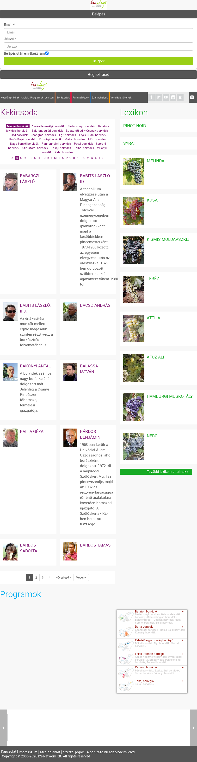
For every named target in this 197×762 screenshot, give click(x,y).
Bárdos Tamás (95, 545)
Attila (153, 317)
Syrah (129, 143)
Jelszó (10, 38)
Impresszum (28, 752)
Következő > (63, 577)
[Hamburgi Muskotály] (133, 395)
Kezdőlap (6, 97)
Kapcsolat (8, 751)
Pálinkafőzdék (81, 97)
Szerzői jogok (73, 752)
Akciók (25, 97)
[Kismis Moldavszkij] (133, 238)
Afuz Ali (155, 357)
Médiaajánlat (50, 752)
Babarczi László (29, 178)
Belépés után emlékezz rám (24, 53)
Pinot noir (134, 125)
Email (9, 24)
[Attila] (133, 317)
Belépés (98, 14)
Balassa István (89, 368)
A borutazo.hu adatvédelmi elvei (111, 752)
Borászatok (63, 97)
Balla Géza (31, 431)
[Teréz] (133, 278)
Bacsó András (95, 305)
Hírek (16, 97)
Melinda (155, 160)
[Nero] (133, 435)
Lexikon (49, 97)
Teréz (153, 278)
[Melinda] (133, 160)
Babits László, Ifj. (35, 308)
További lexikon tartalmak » (168, 471)
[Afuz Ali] (133, 356)
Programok (36, 97)
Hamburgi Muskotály (170, 396)
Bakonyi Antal (35, 366)
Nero (152, 435)
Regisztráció (98, 74)
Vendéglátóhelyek (121, 97)
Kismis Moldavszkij (168, 239)
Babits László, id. (95, 178)
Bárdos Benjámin (90, 434)
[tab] (98, 14)
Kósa (152, 200)
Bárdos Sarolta (28, 548)
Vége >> (81, 577)
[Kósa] (133, 199)
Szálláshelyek (100, 97)
